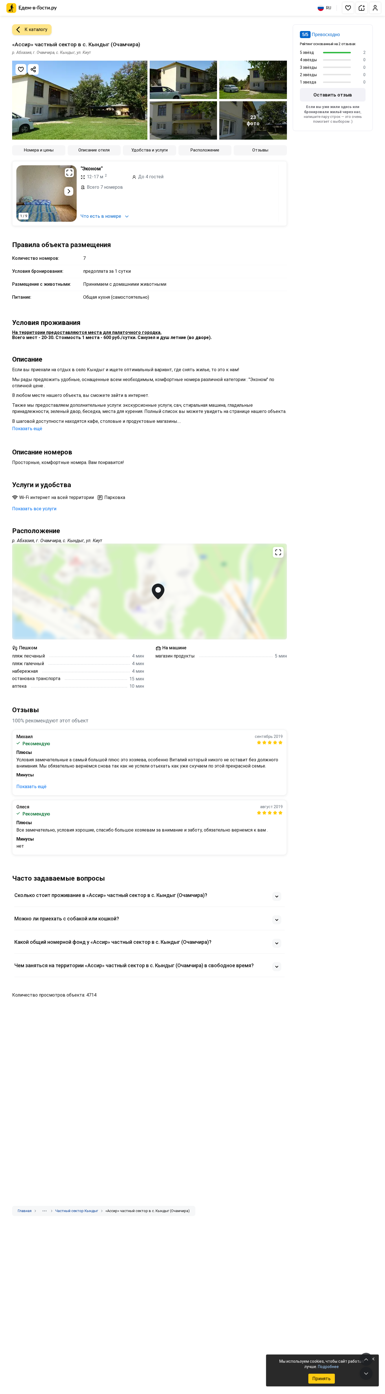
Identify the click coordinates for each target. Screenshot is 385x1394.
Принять (321, 1378)
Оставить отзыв (332, 95)
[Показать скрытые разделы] (44, 1211)
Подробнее (328, 1366)
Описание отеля (94, 150)
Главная (25, 1211)
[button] (348, 8)
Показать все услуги (34, 508)
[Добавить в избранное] (21, 69)
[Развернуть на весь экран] (69, 172)
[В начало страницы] (366, 1359)
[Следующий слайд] (68, 191)
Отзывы (260, 150)
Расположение (205, 150)
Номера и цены (39, 150)
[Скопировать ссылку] (33, 69)
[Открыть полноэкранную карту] (149, 591)
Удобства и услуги (149, 150)
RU (328, 7)
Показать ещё (27, 428)
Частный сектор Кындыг (76, 1211)
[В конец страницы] (366, 1373)
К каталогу (36, 29)
